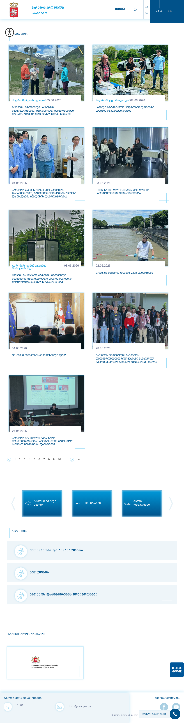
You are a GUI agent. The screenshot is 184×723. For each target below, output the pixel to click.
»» (78, 459)
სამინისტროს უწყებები (26, 634)
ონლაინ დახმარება (147, 13)
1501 (20, 705)
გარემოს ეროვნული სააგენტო (14, 10)
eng (170, 11)
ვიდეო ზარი (146, 7)
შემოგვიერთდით (167, 698)
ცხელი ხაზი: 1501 (154, 714)
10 (59, 459)
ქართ (159, 11)
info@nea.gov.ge (80, 706)
